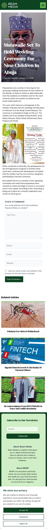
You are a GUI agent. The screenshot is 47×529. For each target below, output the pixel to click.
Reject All (23, 524)
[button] (43, 5)
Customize (23, 517)
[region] (23, 507)
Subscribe (23, 436)
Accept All (23, 510)
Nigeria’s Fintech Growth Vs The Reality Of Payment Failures (23, 368)
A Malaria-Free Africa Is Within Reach (23, 331)
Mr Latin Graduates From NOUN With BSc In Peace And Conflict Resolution (23, 407)
